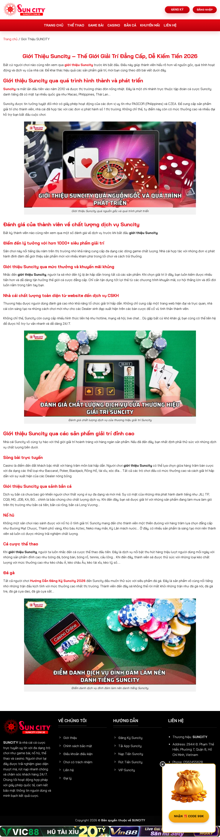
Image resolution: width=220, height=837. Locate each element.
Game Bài (96, 25)
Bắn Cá (130, 25)
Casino (113, 25)
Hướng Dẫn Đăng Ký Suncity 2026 (58, 581)
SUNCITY (10, 742)
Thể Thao (75, 25)
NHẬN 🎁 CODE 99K (189, 816)
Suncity (9, 89)
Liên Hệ (170, 25)
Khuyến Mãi (150, 25)
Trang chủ (53, 25)
